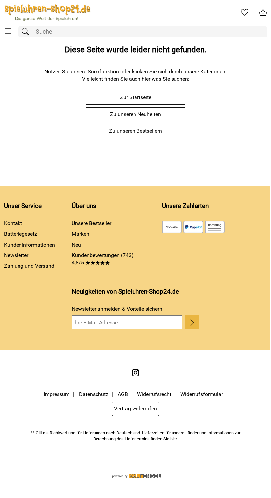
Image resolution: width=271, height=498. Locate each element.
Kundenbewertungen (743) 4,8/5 (103, 259)
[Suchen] (27, 31)
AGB (123, 394)
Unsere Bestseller (91, 223)
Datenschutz (93, 394)
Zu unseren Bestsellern (135, 131)
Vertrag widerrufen (135, 408)
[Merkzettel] (245, 13)
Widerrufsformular (201, 394)
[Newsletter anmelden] (192, 322)
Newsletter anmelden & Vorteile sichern (117, 309)
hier (173, 438)
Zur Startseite (135, 97)
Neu (76, 245)
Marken (80, 234)
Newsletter (16, 255)
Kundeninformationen (29, 245)
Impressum (57, 394)
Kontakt (13, 223)
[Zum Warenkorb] (263, 13)
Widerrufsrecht (154, 394)
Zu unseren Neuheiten (135, 114)
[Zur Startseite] (47, 12)
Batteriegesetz (20, 234)
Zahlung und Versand (29, 266)
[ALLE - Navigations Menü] (7, 31)
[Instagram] (135, 372)
